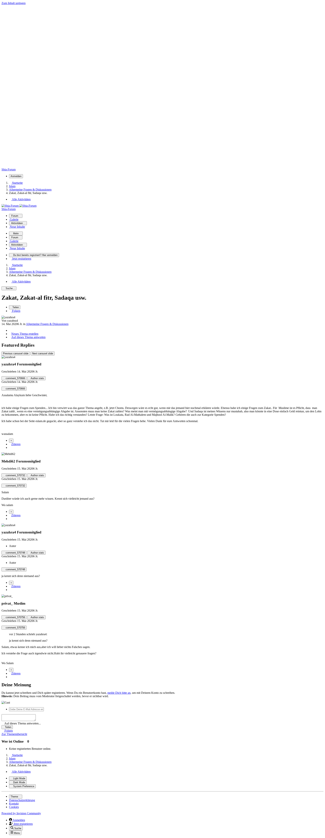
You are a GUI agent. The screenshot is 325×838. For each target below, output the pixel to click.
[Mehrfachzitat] (11, 441)
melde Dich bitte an (119, 692)
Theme (15, 796)
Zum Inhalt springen (14, 3)
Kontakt (14, 803)
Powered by (21, 813)
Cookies (14, 807)
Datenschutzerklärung (22, 800)
